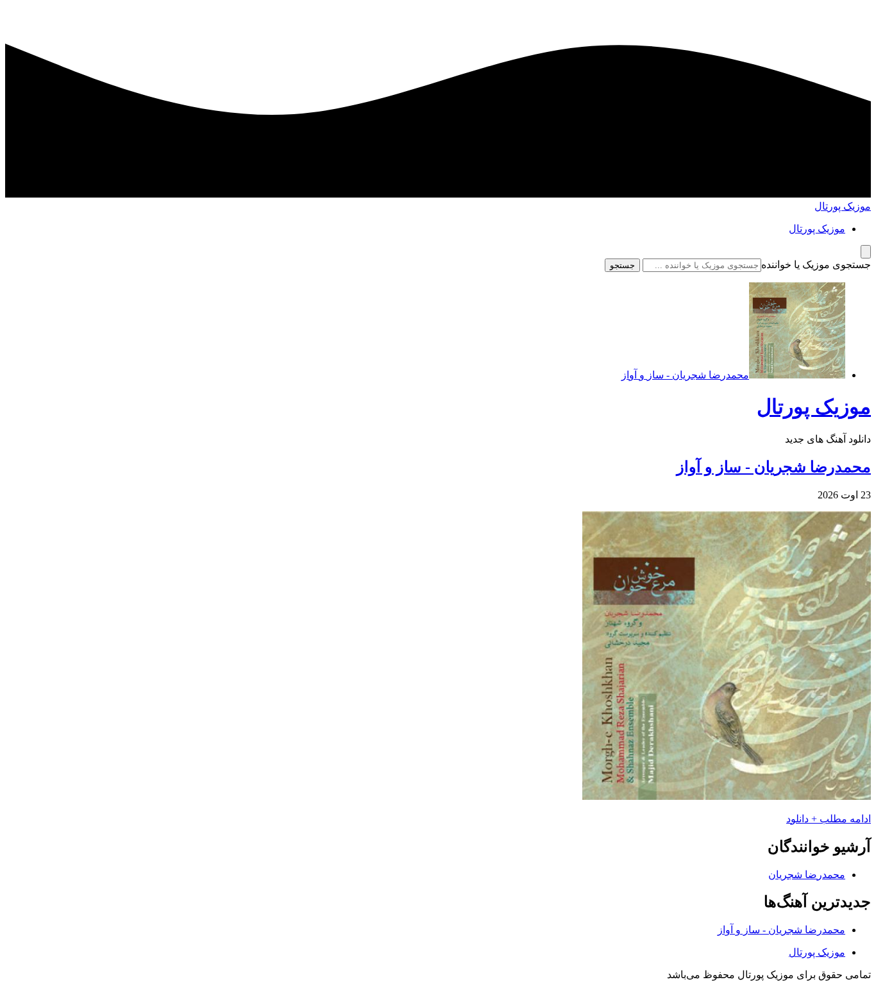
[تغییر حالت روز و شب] (866, 251)
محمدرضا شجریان (806, 874)
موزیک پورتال (842, 206)
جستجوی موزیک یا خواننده (816, 264)
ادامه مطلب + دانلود (828, 818)
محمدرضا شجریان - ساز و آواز (774, 467)
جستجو (622, 265)
